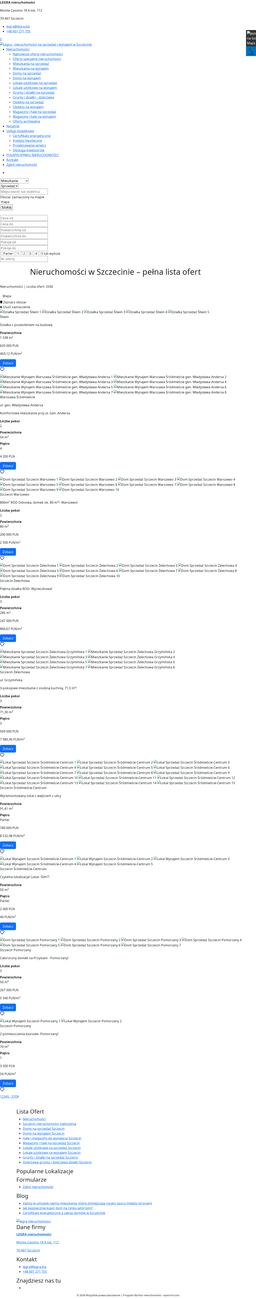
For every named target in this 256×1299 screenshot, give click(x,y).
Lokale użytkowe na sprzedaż (35, 83)
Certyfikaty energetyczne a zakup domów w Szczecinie (64, 1213)
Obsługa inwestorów (28, 150)
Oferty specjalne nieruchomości (37, 59)
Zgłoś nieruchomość (21, 164)
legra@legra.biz (18, 26)
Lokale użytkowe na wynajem (35, 88)
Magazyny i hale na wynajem (34, 116)
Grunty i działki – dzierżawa (33, 97)
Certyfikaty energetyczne (32, 136)
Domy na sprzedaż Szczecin (44, 1128)
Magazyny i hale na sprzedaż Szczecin (51, 1143)
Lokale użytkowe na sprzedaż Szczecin (52, 1148)
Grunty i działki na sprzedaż (34, 92)
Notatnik (13, 126)
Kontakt (12, 160)
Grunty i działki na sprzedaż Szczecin (50, 1157)
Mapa (7, 296)
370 (14, 1096)
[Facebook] (24, 1288)
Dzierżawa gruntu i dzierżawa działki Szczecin (57, 1162)
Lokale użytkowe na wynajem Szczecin (52, 1152)
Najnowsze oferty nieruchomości (38, 54)
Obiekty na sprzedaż (28, 102)
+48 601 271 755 (18, 31)
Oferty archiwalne (26, 121)
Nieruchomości (17, 49)
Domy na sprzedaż (27, 73)
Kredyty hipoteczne (27, 140)
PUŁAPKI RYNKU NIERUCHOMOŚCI (32, 155)
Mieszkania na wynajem (31, 68)
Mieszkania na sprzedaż (31, 63)
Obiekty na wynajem (28, 107)
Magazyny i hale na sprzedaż (34, 112)
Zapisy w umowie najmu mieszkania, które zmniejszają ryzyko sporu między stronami (87, 1203)
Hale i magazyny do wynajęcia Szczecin (52, 1138)
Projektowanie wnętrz (29, 145)
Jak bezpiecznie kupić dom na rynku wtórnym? (58, 1208)
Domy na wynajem (27, 78)
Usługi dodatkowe (20, 131)
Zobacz (8, 363)
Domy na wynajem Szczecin (43, 1133)
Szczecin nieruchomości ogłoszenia (49, 1124)
